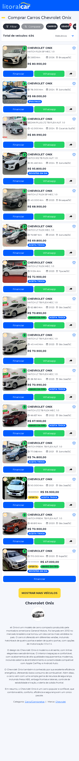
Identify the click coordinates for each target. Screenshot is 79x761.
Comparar (34, 26)
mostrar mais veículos (40, 593)
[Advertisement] (39, 725)
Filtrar (13, 26)
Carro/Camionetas (34, 701)
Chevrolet (60, 701)
